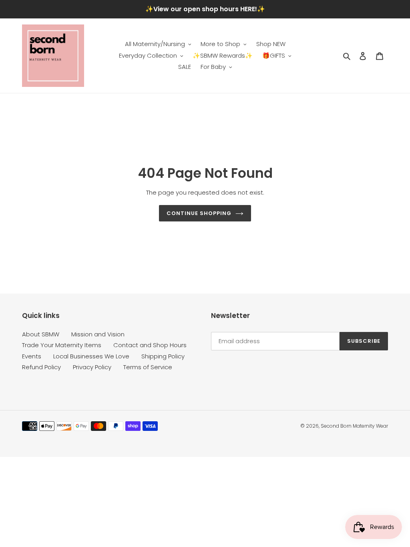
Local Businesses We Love (91, 356)
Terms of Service (147, 367)
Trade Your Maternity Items (61, 345)
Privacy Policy (92, 367)
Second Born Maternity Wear (354, 425)
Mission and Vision (98, 334)
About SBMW (40, 334)
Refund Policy (41, 367)
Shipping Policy (163, 356)
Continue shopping (199, 213)
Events (31, 356)
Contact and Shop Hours (150, 345)
